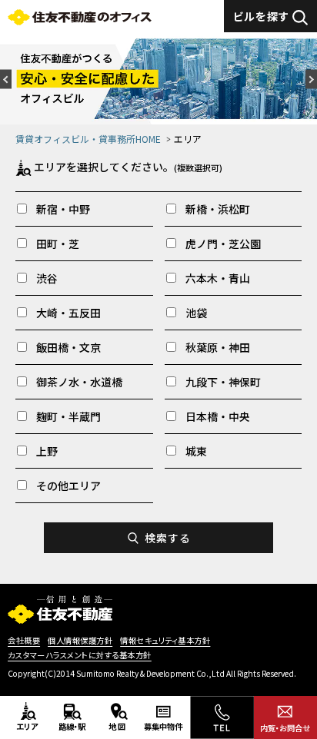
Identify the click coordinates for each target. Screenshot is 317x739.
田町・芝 (57, 243)
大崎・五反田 (68, 312)
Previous (6, 78)
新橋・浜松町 (217, 209)
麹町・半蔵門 (68, 416)
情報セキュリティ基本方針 (165, 640)
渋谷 (47, 278)
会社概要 (24, 640)
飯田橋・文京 (68, 347)
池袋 (196, 312)
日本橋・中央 (217, 416)
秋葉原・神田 (217, 347)
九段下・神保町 (223, 381)
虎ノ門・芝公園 (223, 243)
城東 (196, 451)
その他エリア (68, 485)
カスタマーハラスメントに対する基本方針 (80, 655)
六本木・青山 (217, 278)
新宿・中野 (63, 209)
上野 (47, 451)
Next (311, 78)
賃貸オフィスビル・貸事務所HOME (88, 138)
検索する (167, 537)
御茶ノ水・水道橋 (79, 381)
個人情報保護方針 (80, 640)
